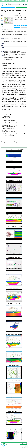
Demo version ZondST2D (22, 141)
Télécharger (8, 29)
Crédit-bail (23, 25)
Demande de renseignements (10, 7)
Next (2, 26)
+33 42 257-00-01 (24, 4)
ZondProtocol (2, 45)
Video (11, 29)
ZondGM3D (2, 51)
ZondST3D (2, 38)
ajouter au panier (17, 25)
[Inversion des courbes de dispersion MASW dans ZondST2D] (2, 21)
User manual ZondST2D (8, 141)
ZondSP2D (2, 55)
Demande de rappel (4, 7)
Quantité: (15, 24)
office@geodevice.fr (24, 5)
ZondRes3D (2, 43)
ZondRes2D (2, 41)
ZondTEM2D (2, 54)
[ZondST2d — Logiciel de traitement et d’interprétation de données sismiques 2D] (8, 20)
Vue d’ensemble (4, 29)
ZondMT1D (2, 47)
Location (17, 27)
